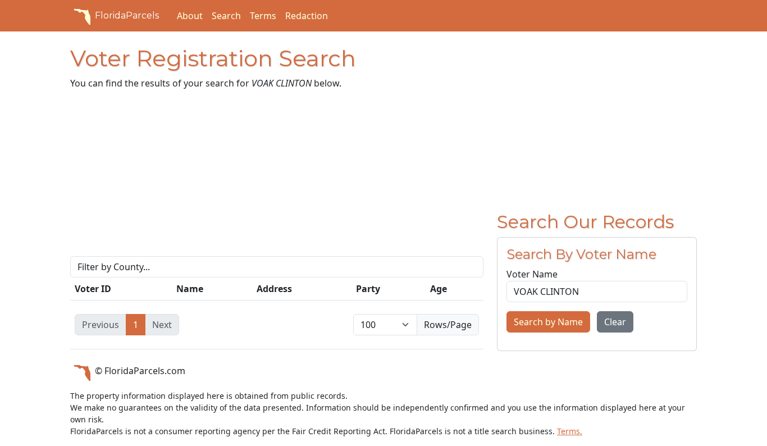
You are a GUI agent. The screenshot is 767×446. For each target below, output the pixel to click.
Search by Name (548, 322)
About (190, 16)
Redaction (306, 16)
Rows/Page (448, 324)
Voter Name (532, 274)
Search (226, 16)
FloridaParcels (127, 15)
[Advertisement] (276, 177)
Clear (615, 322)
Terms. (569, 431)
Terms (263, 16)
